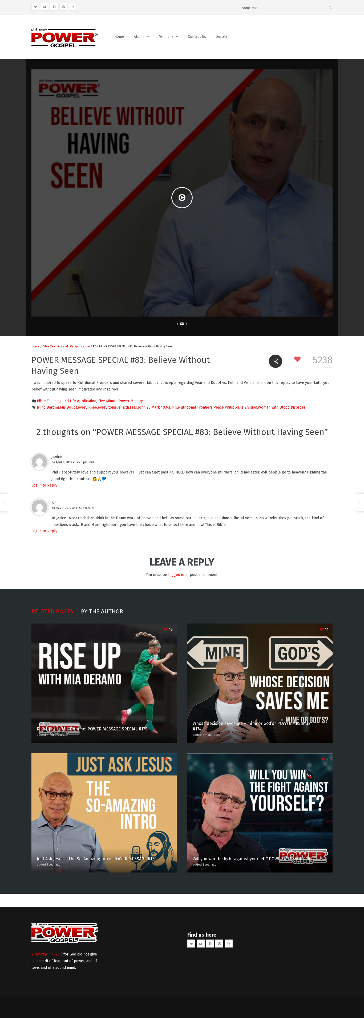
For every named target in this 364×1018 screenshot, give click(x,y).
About (139, 37)
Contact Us (197, 36)
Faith (125, 407)
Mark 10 (158, 407)
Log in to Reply (44, 485)
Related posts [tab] (52, 611)
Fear (133, 407)
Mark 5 (171, 407)
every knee (87, 407)
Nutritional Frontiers (195, 407)
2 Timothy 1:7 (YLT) (46, 954)
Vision (252, 407)
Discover (166, 37)
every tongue (109, 407)
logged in (176, 574)
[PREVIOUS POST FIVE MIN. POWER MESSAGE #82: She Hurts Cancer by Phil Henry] (5, 502)
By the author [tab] (102, 611)
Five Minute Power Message (121, 401)
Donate (222, 36)
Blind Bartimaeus (51, 407)
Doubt (72, 407)
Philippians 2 (235, 407)
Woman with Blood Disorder (281, 407)
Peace (218, 407)
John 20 (144, 407)
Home (119, 36)
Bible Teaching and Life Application (66, 346)
